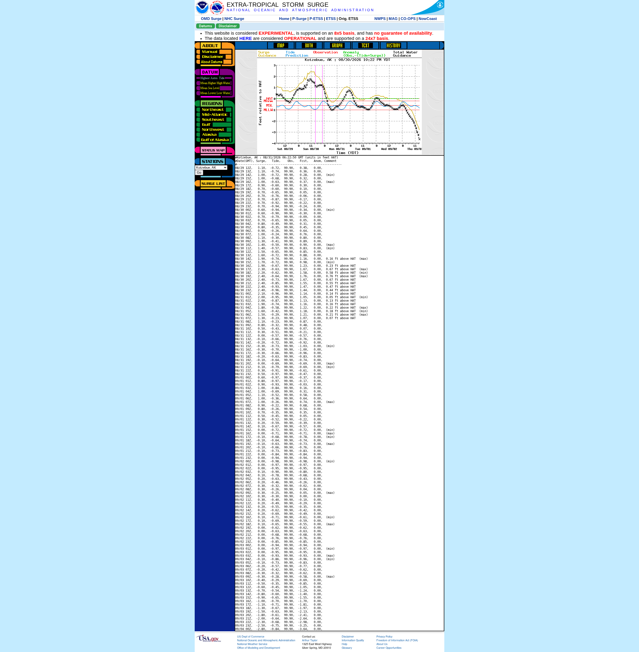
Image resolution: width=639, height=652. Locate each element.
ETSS (331, 18)
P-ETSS (316, 18)
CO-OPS (408, 18)
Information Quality (353, 640)
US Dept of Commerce (250, 636)
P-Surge (299, 18)
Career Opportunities (388, 648)
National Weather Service (252, 644)
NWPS (380, 18)
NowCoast (428, 18)
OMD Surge (211, 18)
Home (284, 18)
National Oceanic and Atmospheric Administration (266, 640)
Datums (205, 26)
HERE (245, 38)
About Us (381, 644)
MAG (393, 18)
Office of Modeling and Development (258, 648)
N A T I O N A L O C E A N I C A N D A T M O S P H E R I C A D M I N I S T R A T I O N (300, 10)
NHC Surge (234, 18)
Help (344, 644)
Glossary (347, 648)
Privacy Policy (384, 636)
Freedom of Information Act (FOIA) (397, 640)
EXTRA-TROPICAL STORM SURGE (277, 4)
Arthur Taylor (310, 640)
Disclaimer (228, 26)
